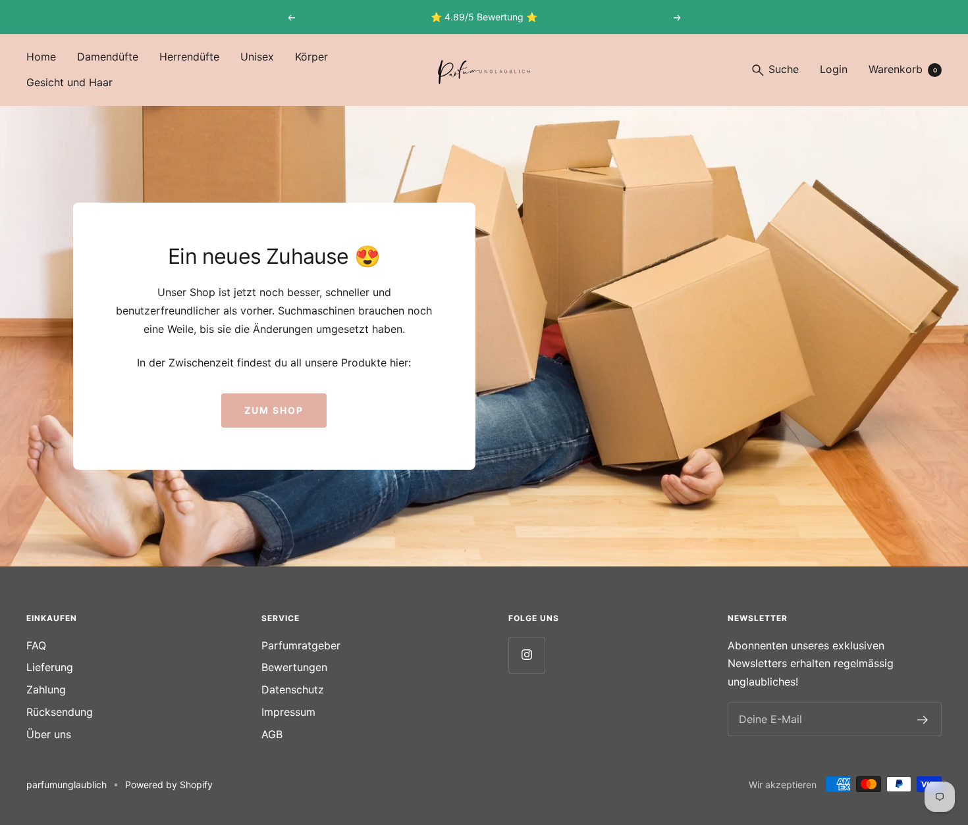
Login (833, 69)
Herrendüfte (189, 56)
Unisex (257, 56)
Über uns (48, 734)
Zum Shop (274, 410)
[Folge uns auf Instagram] (526, 655)
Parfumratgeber (300, 645)
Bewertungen (294, 667)
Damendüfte (107, 56)
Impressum (288, 711)
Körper (311, 56)
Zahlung (46, 689)
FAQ (36, 645)
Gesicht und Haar (69, 82)
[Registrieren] (922, 719)
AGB (271, 734)
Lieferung (49, 667)
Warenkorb (903, 69)
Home (41, 56)
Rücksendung (59, 711)
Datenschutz (292, 689)
